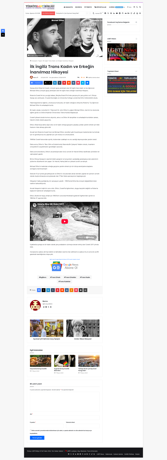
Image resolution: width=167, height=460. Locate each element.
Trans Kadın (85, 277)
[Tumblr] (59, 83)
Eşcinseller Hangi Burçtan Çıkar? (65, 13)
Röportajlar (101, 7)
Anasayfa (69, 7)
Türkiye (89, 7)
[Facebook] (39, 290)
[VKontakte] (73, 83)
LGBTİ (69, 451)
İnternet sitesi (70, 422)
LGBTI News (100, 454)
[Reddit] (69, 83)
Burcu (35, 77)
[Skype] (83, 83)
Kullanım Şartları (118, 454)
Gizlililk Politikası (129, 454)
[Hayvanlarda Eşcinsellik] (40, 361)
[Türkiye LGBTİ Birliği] (40, 7)
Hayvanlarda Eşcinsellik (38, 369)
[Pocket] (78, 83)
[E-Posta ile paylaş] (81, 290)
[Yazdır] (85, 290)
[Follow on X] (37, 77)
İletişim (137, 454)
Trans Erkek (55, 277)
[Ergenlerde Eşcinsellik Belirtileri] (64, 361)
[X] (44, 290)
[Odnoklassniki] (71, 290)
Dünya (79, 7)
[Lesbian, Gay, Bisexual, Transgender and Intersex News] (122, 60)
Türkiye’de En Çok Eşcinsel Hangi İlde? (87, 369)
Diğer (116, 7)
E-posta (33, 422)
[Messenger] (87, 83)
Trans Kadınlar (65, 281)
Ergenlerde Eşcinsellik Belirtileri (61, 369)
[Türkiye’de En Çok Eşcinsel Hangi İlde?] (89, 361)
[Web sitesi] (44, 307)
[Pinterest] (64, 83)
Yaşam (40, 61)
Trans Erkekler (70, 277)
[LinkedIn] (55, 83)
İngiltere (43, 277)
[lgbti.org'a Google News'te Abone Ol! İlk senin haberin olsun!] (64, 266)
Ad (31, 414)
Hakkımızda (108, 454)
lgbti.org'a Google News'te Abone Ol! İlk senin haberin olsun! (65, 259)
